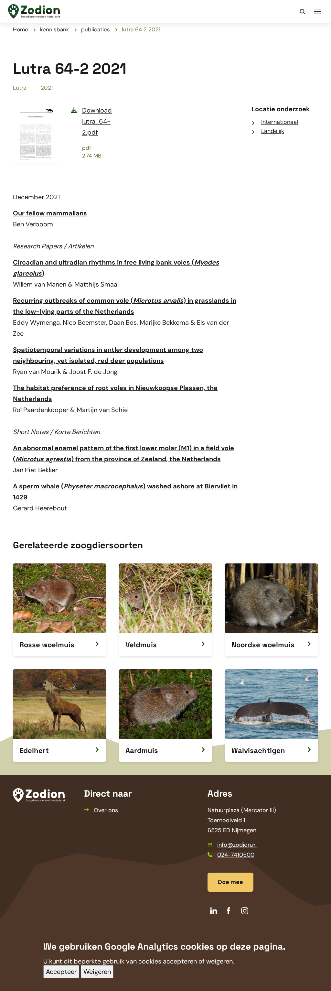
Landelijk (272, 131)
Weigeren (97, 971)
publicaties (95, 29)
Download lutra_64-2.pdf (97, 121)
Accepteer (61, 971)
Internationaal (279, 122)
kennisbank (54, 29)
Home (20, 29)
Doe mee (230, 882)
